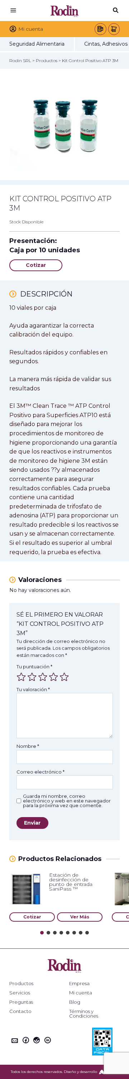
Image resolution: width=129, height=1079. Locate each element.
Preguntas (21, 1002)
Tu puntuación (34, 666)
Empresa (79, 983)
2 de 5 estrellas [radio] (32, 677)
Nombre (27, 746)
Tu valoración (33, 689)
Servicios (19, 993)
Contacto (20, 1011)
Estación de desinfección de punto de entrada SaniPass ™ (70, 882)
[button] (42, 932)
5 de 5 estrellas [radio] (64, 677)
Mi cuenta (80, 993)
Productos (21, 983)
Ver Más (79, 917)
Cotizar (36, 265)
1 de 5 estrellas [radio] (21, 677)
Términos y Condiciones (83, 1013)
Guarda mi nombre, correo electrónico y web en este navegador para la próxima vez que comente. (67, 801)
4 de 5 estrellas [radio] (53, 677)
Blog (74, 1002)
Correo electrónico (40, 772)
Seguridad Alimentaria (36, 44)
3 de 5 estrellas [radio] (42, 677)
